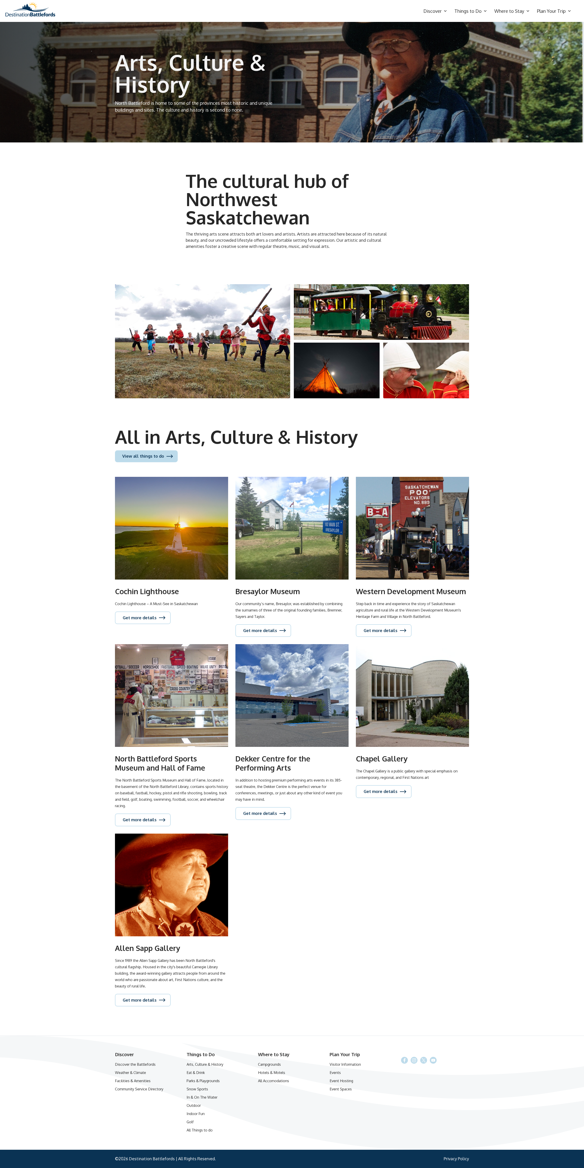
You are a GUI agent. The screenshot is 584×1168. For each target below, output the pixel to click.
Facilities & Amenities (133, 1081)
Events (335, 1072)
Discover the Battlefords (135, 1064)
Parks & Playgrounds (203, 1081)
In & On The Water (202, 1097)
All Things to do (200, 1130)
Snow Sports (197, 1089)
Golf (190, 1122)
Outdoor (194, 1105)
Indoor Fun (196, 1113)
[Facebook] (423, 1060)
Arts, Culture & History (205, 1064)
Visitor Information (345, 1064)
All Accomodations (273, 1081)
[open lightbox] (202, 341)
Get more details (139, 617)
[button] (435, 11)
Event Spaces (341, 1089)
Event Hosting (341, 1081)
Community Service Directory (139, 1089)
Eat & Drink (196, 1072)
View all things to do (143, 456)
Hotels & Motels (271, 1072)
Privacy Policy (456, 1158)
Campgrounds (269, 1064)
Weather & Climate (130, 1072)
